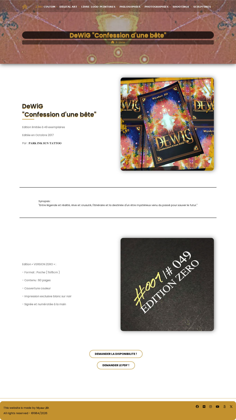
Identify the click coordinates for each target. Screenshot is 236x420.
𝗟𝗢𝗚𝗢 (94, 6)
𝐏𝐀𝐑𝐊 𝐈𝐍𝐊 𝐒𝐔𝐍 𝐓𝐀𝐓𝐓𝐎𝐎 (45, 143)
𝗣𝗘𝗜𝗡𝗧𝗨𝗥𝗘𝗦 (107, 6)
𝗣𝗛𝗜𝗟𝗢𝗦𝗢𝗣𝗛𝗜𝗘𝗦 (130, 6)
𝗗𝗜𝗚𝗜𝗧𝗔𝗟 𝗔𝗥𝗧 (68, 6)
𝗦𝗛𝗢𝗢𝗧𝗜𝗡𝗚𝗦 (181, 6)
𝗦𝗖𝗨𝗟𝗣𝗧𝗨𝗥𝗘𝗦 (202, 6)
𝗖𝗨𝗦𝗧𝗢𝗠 (49, 6)
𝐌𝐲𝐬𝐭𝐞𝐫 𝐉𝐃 (42, 408)
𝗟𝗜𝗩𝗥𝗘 (85, 6)
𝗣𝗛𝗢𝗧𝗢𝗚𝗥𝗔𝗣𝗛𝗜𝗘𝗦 (156, 6)
